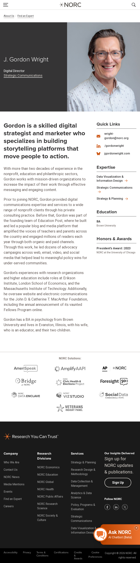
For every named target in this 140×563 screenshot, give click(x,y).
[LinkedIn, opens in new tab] (116, 507)
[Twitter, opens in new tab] (125, 507)
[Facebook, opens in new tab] (107, 507)
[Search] (134, 5)
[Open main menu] (6, 5)
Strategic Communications (23, 75)
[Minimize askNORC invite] (136, 528)
